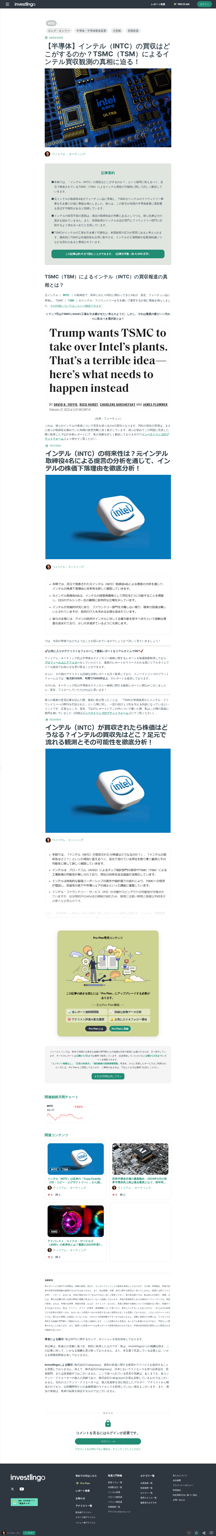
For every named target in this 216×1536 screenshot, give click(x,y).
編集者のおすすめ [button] (148, 1502)
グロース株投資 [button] (115, 1497)
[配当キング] (24, 1502)
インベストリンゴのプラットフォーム (105, 713)
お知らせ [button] (80, 1498)
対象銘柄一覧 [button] (114, 1507)
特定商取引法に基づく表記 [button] (185, 1495)
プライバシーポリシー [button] (183, 1485)
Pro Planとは (96, 1028)
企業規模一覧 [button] (146, 1483)
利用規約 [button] (177, 1490)
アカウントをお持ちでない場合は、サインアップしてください (108, 1448)
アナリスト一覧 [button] (84, 1505)
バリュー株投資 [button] (115, 1502)
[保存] (196, 1533)
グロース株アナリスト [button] (86, 1517)
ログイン (204, 4)
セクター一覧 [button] (146, 1493)
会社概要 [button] (177, 1480)
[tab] (158, 4)
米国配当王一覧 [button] (115, 1487)
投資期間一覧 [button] (146, 1488)
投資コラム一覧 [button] (115, 1482)
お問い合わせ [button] (179, 1500)
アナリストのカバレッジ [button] (119, 1511)
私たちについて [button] (180, 1475)
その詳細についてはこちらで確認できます (75, 305)
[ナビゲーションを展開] (1, 768)
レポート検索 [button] (83, 1490)
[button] (51, 23)
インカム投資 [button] (114, 1492)
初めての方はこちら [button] (86, 1475)
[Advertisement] (28, 61)
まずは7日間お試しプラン (108, 1076)
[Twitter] (12, 1489)
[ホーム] (25, 4)
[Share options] (204, 1533)
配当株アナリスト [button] (84, 1512)
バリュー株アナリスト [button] (86, 1522)
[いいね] (189, 1533)
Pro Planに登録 (120, 1028)
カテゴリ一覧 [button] (147, 1475)
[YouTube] (21, 1489)
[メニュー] (7, 4)
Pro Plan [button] (85, 1483)
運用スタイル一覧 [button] (148, 1497)
